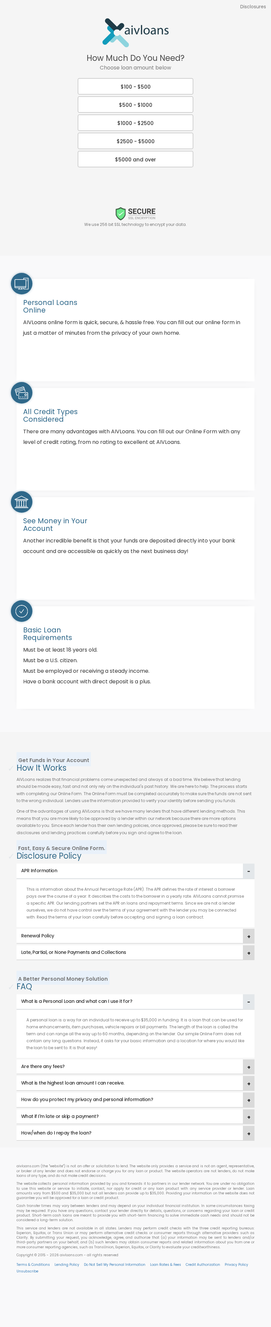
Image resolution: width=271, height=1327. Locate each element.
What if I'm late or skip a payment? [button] (59, 1116)
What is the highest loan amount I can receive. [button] (72, 1083)
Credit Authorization (203, 1264)
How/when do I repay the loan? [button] (56, 1133)
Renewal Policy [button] (37, 935)
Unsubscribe (27, 1271)
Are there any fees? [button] (43, 1066)
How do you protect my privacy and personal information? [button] (87, 1099)
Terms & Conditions (33, 1264)
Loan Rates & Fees (165, 1264)
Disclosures (253, 6)
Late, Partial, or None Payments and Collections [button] (73, 952)
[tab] (135, 871)
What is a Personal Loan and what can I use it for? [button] (76, 1001)
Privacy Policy (236, 1264)
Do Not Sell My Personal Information (114, 1264)
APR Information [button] (39, 870)
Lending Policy (67, 1264)
